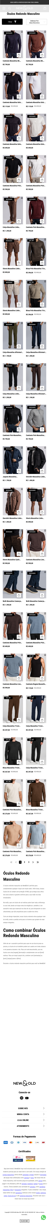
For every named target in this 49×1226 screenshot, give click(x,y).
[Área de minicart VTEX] (45, 8)
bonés (38, 1193)
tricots (41, 1184)
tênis (11, 1190)
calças (40, 1181)
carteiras (43, 1193)
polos (32, 1178)
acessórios (19, 1193)
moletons (30, 1184)
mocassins (18, 1190)
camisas (26, 1178)
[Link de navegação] (24, 8)
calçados (32, 1187)
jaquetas (24, 1184)
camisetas (26, 1175)
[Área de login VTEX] (39, 8)
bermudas (43, 1175)
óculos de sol (12, 1196)
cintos (5, 1196)
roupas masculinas (8, 1175)
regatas (31, 1175)
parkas (36, 1184)
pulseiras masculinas (26, 1196)
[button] (19, 55)
